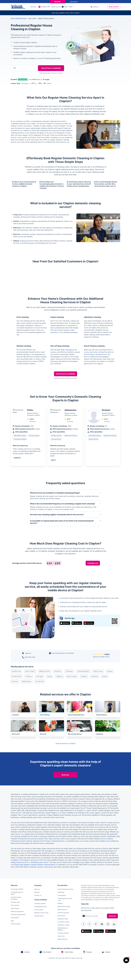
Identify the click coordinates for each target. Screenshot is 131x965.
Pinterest (95, 924)
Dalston (109, 671)
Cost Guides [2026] (17, 889)
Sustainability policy (40, 906)
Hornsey (15, 681)
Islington (84, 676)
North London (72, 676)
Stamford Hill (16, 671)
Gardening (61, 892)
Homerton (57, 671)
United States (69, 952)
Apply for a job (56, 6)
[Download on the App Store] (65, 623)
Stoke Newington (83, 671)
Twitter (89, 924)
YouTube (102, 924)
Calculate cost (92, 563)
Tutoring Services (63, 933)
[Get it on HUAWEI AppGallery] (89, 623)
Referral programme (17, 911)
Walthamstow (26, 681)
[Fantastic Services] (18, 6)
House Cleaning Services (19, 18)
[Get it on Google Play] (77, 623)
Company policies (39, 903)
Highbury (59, 676)
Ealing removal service (19, 862)
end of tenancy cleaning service (95, 354)
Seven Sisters (30, 671)
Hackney (29, 676)
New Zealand (47, 952)
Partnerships (15, 917)
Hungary (89, 952)
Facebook (83, 924)
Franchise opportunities (18, 914)
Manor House (98, 671)
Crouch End (40, 681)
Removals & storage (64, 906)
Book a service (114, 6)
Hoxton (104, 676)
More (70, 6)
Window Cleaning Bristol (46, 865)
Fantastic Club (45, 6)
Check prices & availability (65, 374)
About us (37, 889)
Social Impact (15, 908)
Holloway (94, 676)
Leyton (49, 676)
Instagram (108, 924)
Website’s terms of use (41, 913)
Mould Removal (62, 939)
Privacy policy (38, 909)
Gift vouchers (15, 905)
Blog (12, 920)
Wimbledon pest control (39, 862)
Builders (60, 903)
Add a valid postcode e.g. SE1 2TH (22, 78)
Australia (27, 952)
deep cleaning (66, 350)
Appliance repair (63, 919)
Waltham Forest (44, 671)
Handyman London (64, 925)
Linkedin (114, 924)
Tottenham (69, 671)
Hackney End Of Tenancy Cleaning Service (48, 841)
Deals (66, 6)
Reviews (37, 892)
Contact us (37, 895)
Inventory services (63, 912)
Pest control (61, 915)
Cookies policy (38, 916)
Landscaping (62, 895)
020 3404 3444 (30, 657)
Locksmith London (63, 922)
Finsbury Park (16, 676)
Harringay (39, 676)
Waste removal (62, 909)
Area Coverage (15, 924)
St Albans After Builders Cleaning (25, 865)
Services (33, 6)
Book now (65, 775)
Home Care (61, 936)
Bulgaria (107, 952)
